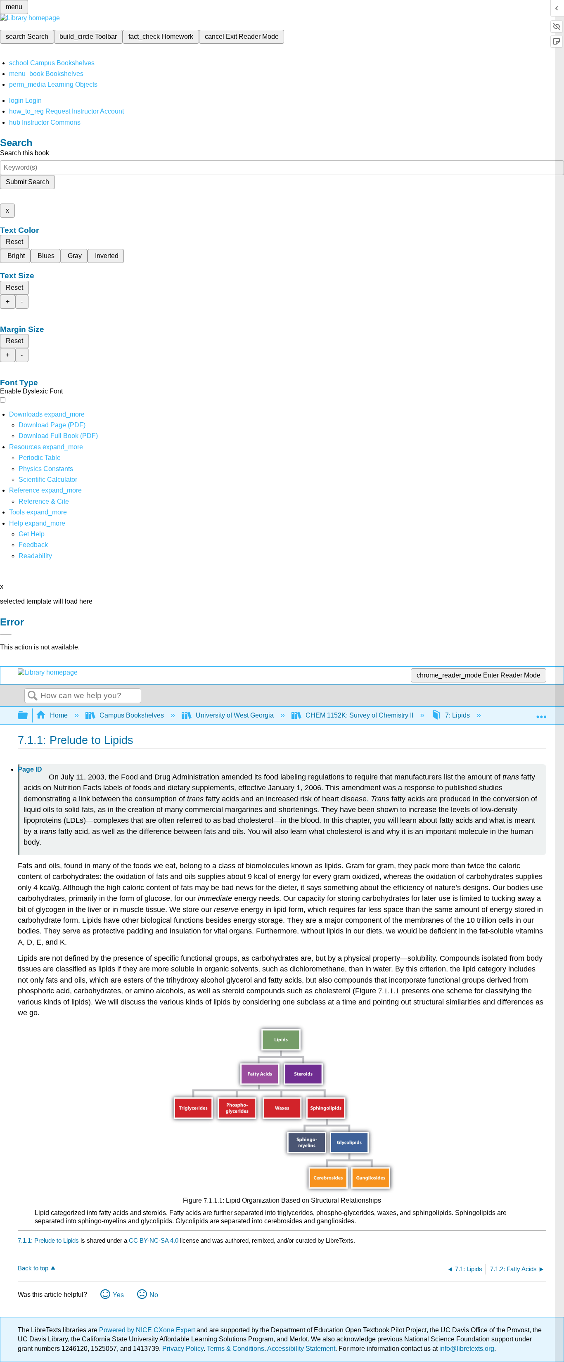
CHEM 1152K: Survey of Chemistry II (359, 715)
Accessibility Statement (301, 1348)
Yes (118, 1294)
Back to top (33, 1268)
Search (32, 696)
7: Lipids (457, 715)
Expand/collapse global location (541, 713)
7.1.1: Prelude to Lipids (48, 1240)
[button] (33, 544)
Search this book (24, 152)
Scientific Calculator (48, 479)
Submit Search (27, 181)
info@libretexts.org (466, 1348)
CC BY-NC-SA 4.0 (153, 1240)
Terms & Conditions (235, 1348)
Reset (14, 241)
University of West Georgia (234, 715)
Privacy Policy (183, 1348)
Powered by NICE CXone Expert (148, 1330)
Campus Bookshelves (132, 715)
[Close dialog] (6, 634)
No (153, 1294)
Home (58, 715)
